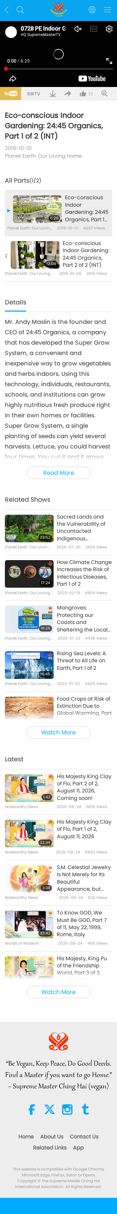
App (78, 1147)
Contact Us (84, 1136)
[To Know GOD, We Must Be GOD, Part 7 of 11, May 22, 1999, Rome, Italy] (29, 924)
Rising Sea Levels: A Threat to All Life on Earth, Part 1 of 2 (81, 661)
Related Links (50, 1147)
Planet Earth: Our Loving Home (43, 156)
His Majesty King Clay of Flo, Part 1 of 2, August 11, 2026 (84, 829)
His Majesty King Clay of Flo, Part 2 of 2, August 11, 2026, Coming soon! (84, 787)
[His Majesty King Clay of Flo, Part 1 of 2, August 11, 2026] (29, 833)
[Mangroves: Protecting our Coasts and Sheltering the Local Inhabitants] (29, 619)
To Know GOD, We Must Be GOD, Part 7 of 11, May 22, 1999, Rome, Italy (82, 923)
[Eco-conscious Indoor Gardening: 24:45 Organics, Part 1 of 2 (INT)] (37, 209)
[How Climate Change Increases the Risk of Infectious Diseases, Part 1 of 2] (29, 574)
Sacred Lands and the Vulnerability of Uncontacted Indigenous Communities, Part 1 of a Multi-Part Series (83, 528)
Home (26, 1136)
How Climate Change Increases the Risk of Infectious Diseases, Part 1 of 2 (84, 573)
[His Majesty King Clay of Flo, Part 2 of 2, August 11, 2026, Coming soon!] (29, 788)
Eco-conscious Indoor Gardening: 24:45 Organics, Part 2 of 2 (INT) (86, 254)
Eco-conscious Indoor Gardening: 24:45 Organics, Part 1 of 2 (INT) (87, 208)
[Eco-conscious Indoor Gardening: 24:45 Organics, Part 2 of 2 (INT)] (35, 255)
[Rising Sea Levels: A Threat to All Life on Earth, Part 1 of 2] (29, 665)
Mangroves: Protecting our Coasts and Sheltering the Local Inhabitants (82, 618)
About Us (51, 1136)
